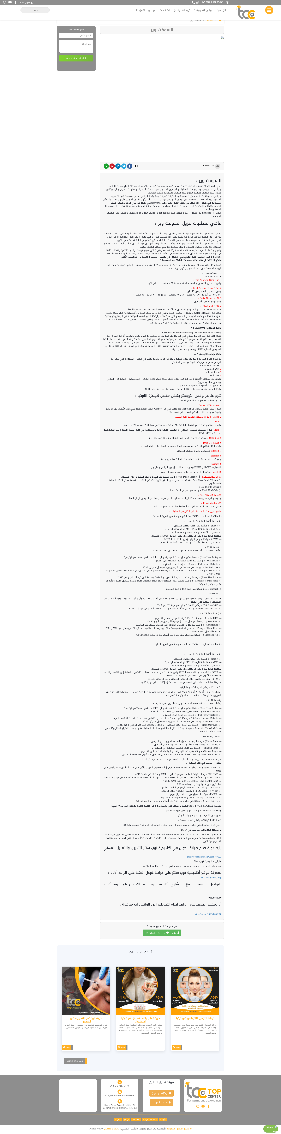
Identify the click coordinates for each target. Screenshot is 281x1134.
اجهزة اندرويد (160, 1102)
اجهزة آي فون (160, 1093)
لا (164, 932)
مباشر (274, 1131)
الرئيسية (221, 10)
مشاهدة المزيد (75, 1060)
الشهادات (165, 10)
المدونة (210, 20)
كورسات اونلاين (182, 10)
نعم (174, 932)
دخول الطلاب (24, 3)
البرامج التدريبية (204, 10)
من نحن (152, 10)
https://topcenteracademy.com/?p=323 (204, 856)
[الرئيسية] (220, 20)
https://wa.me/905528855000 (208, 914)
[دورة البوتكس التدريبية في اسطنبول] (86, 991)
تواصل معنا (151, 932)
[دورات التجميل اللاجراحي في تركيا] (195, 991)
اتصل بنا (140, 10)
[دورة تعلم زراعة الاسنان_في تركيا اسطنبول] (140, 991)
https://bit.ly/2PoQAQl (211, 877)
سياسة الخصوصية (150, 1119)
